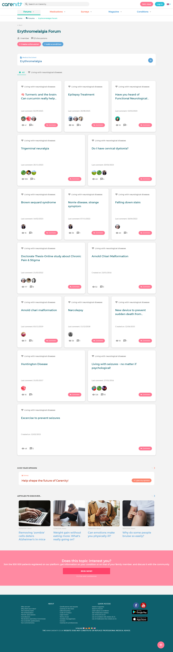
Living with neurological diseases (46, 72)
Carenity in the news (67, 609)
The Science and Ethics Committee (33, 619)
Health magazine (98, 607)
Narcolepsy (75, 310)
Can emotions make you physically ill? (101, 534)
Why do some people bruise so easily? (137, 534)
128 (96, 394)
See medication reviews (100, 613)
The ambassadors (27, 613)
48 (96, 179)
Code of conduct (66, 613)
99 (73, 125)
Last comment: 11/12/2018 (79, 326)
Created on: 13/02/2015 (31, 434)
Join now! (146, 4)
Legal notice (64, 615)
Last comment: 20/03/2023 (103, 165)
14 (34, 179)
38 (73, 341)
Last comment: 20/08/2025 (79, 111)
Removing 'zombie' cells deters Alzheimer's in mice (32, 536)
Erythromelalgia (31, 61)
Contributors (25, 617)
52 (96, 287)
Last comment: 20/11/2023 (32, 165)
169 (26, 179)
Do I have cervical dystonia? (110, 148)
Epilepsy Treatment (81, 94)
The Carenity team (27, 611)
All (23, 72)
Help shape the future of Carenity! (45, 480)
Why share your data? (28, 609)
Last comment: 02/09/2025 (32, 111)
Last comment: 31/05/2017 (32, 380)
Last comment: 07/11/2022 (79, 218)
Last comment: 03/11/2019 (32, 326)
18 (120, 125)
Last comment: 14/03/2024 (126, 111)
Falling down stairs (128, 202)
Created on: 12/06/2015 (125, 326)
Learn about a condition (100, 611)
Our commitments (27, 623)
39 (73, 233)
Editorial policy (65, 611)
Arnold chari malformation (39, 310)
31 (25, 341)
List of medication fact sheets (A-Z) (104, 619)
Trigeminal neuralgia (35, 148)
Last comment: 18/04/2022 (126, 218)
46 (26, 448)
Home (19, 18)
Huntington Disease (34, 364)
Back (20, 25)
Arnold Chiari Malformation (110, 256)
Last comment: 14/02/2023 (32, 218)
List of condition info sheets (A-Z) (103, 617)
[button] (28, 12)
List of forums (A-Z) (98, 615)
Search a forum (97, 609)
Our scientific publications (30, 621)
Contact (62, 621)
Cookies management (67, 619)
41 (25, 125)
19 (120, 341)
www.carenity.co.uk (54, 630)
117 (26, 287)
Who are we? (25, 607)
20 (120, 233)
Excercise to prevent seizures (40, 418)
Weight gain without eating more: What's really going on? (67, 536)
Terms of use (64, 617)
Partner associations (28, 615)
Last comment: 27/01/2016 (103, 380)
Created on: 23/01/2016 (101, 272)
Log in (160, 4)
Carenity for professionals (69, 623)
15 (25, 233)
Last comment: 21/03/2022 (32, 272)
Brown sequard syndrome (38, 202)
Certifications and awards (69, 607)
